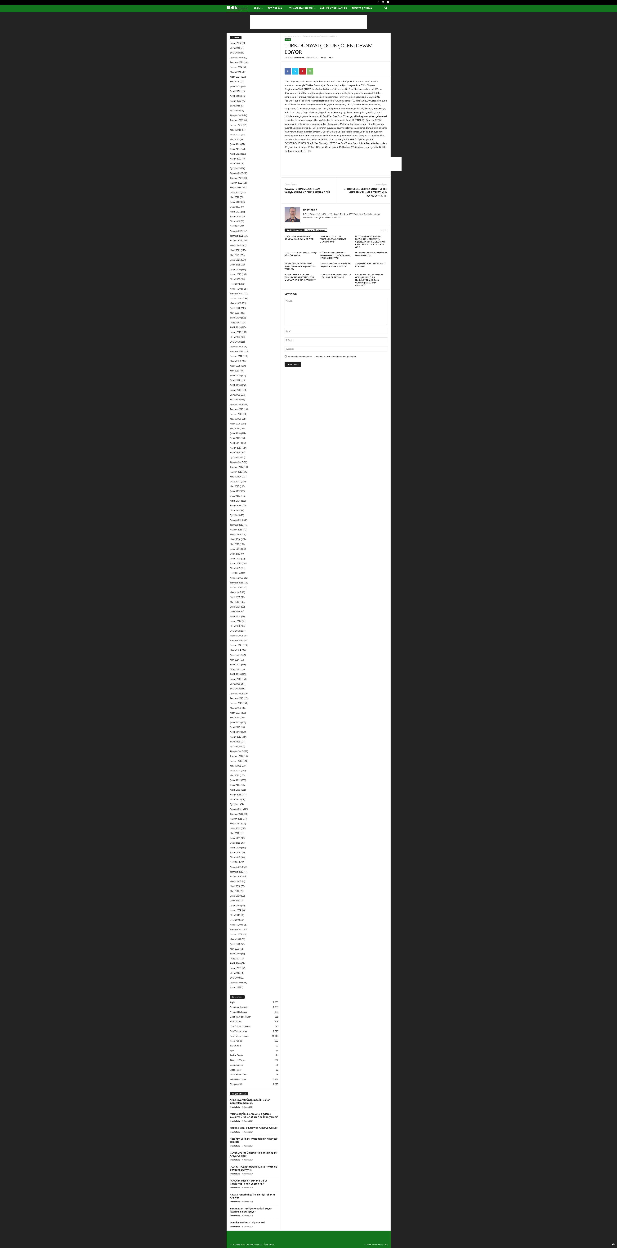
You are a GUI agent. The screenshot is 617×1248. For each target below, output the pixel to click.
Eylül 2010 (235, 862)
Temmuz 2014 (236, 640)
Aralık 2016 (235, 501)
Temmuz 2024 (236, 62)
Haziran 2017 (236, 472)
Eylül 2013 (235, 689)
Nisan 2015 (235, 597)
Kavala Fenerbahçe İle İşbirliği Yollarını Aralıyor (252, 1196)
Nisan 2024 (235, 77)
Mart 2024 (234, 81)
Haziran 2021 (236, 240)
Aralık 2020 (235, 269)
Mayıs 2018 (235, 419)
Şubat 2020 (235, 318)
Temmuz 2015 (236, 583)
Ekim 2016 (235, 510)
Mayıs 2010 (235, 881)
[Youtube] (388, 2)
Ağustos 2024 (236, 57)
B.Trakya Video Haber (240, 1017)
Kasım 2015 (235, 563)
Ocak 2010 (235, 901)
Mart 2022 (234, 197)
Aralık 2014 (235, 616)
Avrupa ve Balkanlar (333, 8)
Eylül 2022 (235, 168)
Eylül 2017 (235, 457)
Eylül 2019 (235, 342)
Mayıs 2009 (235, 939)
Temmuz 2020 (236, 293)
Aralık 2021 (235, 212)
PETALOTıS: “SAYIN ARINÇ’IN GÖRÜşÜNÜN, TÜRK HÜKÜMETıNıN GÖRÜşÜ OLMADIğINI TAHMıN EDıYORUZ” (369, 280)
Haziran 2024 (236, 67)
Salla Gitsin (235, 1046)
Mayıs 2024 (235, 72)
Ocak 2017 (235, 496)
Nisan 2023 (235, 134)
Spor (232, 1050)
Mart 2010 (234, 891)
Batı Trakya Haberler (239, 1036)
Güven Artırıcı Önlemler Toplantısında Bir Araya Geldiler (253, 1154)
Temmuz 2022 (236, 178)
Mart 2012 (234, 775)
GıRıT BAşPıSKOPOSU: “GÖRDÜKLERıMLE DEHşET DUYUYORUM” (333, 239)
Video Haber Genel (238, 1074)
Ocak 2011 (235, 843)
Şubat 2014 (235, 664)
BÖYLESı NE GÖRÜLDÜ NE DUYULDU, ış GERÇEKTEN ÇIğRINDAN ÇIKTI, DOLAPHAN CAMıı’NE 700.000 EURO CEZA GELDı (370, 242)
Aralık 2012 (235, 732)
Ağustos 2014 (236, 636)
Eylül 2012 (235, 746)
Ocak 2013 (235, 727)
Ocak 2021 (235, 265)
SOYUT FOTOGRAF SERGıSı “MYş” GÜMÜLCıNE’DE (301, 254)
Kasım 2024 (235, 43)
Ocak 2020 (235, 322)
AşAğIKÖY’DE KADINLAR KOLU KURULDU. (370, 265)
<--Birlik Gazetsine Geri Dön (376, 1244)
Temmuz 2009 (236, 929)
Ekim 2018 (235, 395)
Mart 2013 (234, 717)
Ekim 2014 (235, 626)
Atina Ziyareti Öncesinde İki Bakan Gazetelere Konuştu (250, 1101)
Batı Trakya (275, 8)
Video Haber (235, 1070)
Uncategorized (236, 1065)
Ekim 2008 (235, 973)
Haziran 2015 (236, 587)
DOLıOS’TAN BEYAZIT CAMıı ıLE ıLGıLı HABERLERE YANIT (335, 276)
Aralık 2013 (235, 674)
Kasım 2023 (235, 101)
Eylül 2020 (235, 284)
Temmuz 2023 (236, 120)
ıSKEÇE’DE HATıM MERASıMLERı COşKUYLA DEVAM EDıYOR (335, 265)
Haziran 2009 (236, 934)
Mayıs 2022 (235, 187)
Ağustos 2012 (236, 751)
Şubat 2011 (235, 838)
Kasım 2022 (235, 159)
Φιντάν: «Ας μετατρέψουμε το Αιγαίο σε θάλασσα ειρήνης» (253, 1168)
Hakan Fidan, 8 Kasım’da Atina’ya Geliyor (253, 1127)
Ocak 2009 (235, 958)
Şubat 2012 (235, 780)
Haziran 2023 (236, 125)
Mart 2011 (234, 833)
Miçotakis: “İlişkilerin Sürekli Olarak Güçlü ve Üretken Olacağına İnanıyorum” (254, 1115)
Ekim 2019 (235, 337)
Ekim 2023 (235, 106)
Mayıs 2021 (235, 245)
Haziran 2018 (236, 414)
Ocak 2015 (235, 611)
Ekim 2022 (235, 163)
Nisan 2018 (235, 424)
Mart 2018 (234, 428)
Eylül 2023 (235, 110)
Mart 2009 (234, 949)
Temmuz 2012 (236, 756)
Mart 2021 (234, 255)
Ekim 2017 (235, 452)
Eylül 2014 (235, 631)
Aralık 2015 (235, 558)
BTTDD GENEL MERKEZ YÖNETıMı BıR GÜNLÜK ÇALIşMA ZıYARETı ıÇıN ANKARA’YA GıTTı (365, 192)
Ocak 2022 (235, 207)
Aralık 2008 (235, 963)
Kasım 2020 (235, 274)
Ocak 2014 (235, 669)
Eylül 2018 (235, 399)
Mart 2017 (234, 486)
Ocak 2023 (235, 149)
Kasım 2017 (235, 448)
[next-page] (385, 230)
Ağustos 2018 (236, 404)
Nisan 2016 (235, 539)
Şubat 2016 (235, 549)
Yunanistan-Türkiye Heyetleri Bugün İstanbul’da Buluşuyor (251, 1210)
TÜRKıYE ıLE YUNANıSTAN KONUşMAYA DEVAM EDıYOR (299, 237)
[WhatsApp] (310, 71)
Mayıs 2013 (235, 708)
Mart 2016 (234, 544)
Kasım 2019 (235, 332)
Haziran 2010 (236, 876)
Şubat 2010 (235, 896)
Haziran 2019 (236, 356)
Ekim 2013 (235, 684)
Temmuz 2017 (236, 467)
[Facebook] (378, 2)
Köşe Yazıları (236, 1041)
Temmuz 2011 (236, 814)
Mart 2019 (234, 371)
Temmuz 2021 (236, 236)
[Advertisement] (308, 22)
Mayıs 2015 (235, 592)
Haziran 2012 (236, 761)
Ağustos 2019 (236, 346)
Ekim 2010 (235, 857)
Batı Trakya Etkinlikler (240, 1026)
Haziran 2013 (236, 703)
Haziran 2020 (236, 298)
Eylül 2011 (235, 804)
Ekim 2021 (235, 221)
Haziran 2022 (236, 183)
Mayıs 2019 (235, 361)
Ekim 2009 (235, 915)
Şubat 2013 (235, 722)
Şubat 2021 (235, 260)
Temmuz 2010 (236, 872)
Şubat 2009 (235, 954)
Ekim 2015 (235, 568)
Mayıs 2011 (235, 823)
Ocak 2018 (235, 438)
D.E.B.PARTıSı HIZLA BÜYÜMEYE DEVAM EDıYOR (371, 254)
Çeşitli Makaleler (294, 230)
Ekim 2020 (235, 279)
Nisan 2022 (235, 192)
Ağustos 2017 (236, 462)
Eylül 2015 (235, 573)
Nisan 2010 (235, 886)
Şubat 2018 (235, 433)
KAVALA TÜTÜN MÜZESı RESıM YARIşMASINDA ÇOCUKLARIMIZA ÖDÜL (307, 190)
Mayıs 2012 (235, 766)
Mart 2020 (234, 313)
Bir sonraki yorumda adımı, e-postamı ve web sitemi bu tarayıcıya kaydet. (322, 356)
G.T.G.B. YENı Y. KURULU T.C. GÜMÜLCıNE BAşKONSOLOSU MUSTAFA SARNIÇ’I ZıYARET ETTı (300, 277)
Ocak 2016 (235, 554)
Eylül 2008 (235, 978)
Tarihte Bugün (236, 1055)
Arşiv (257, 8)
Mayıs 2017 (235, 477)
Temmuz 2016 (236, 525)
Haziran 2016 (236, 530)
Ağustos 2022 (236, 173)
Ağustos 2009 (236, 925)
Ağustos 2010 (236, 867)
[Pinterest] (302, 71)
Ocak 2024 (235, 91)
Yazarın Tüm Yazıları (316, 230)
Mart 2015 (234, 602)
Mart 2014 (234, 660)
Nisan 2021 (235, 250)
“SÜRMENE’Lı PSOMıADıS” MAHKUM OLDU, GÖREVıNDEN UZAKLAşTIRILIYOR (335, 255)
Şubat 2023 (235, 144)
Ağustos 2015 (236, 578)
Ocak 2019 (235, 380)
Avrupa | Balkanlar (238, 1012)
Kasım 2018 (235, 390)
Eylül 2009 (235, 920)
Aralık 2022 (235, 154)
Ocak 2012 (235, 785)
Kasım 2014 (235, 621)
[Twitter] (383, 2)
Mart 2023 (234, 139)
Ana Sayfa (288, 36)
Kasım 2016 (235, 505)
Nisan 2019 (235, 366)
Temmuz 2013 (236, 698)
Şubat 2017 (235, 491)
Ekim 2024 (235, 48)
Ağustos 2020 (236, 289)
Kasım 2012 (235, 737)
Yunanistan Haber (301, 8)
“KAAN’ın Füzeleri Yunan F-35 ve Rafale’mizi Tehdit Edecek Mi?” (249, 1182)
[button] (385, 8)
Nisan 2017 (235, 481)
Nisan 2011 (235, 828)
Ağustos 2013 (236, 693)
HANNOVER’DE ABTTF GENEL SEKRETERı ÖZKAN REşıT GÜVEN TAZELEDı (300, 266)
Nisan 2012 (235, 770)
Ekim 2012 (235, 742)
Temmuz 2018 (236, 409)
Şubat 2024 (235, 86)
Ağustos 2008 (236, 982)
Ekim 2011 (235, 799)
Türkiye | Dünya (362, 8)
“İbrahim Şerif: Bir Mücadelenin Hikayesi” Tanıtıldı (254, 1140)
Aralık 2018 (235, 385)
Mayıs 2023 (235, 130)
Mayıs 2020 (235, 303)
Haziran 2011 (236, 819)
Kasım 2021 (235, 216)
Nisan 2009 (235, 944)
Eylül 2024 (235, 53)
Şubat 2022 (235, 202)
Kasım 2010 (235, 852)
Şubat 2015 (235, 607)
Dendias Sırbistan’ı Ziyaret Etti (247, 1222)
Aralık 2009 (235, 905)
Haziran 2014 (236, 645)
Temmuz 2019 (236, 351)
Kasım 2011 (235, 795)
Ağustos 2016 (236, 520)
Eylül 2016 (235, 515)
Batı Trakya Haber (238, 1031)
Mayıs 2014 (235, 650)
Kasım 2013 (235, 679)
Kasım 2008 (235, 968)
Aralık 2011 (235, 790)
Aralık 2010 (235, 848)
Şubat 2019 (235, 375)
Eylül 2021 (235, 226)
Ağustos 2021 (236, 231)
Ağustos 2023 (236, 115)
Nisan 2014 (235, 655)
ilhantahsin (299, 57)
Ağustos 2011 (236, 809)
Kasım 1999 (235, 987)
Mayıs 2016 (235, 534)
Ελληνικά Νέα (236, 1084)
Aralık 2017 (235, 443)
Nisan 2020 (235, 308)
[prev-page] (382, 230)
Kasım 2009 (235, 910)
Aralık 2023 (235, 96)
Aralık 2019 (235, 327)
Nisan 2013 (235, 713)
